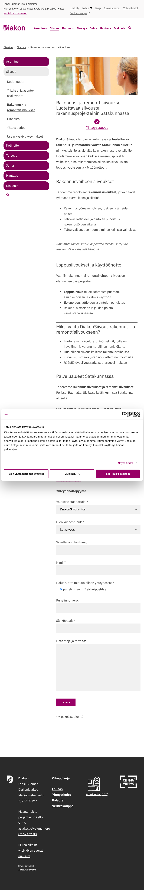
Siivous (54, 28)
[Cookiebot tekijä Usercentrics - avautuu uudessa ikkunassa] (124, 414)
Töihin (85, 8)
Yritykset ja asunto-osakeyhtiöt (20, 93)
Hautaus (105, 28)
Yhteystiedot (130, 8)
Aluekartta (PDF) (97, 794)
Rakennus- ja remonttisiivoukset (21, 107)
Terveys (82, 28)
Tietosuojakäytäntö (27, 870)
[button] (130, 28)
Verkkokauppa (78, 13)
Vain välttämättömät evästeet (26, 473)
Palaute (58, 800)
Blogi (98, 8)
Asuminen (40, 28)
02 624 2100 (27, 834)
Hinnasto (13, 119)
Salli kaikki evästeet (118, 473)
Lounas (57, 789)
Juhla (93, 28)
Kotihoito (68, 28)
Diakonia (119, 28)
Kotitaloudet (15, 82)
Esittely (74, 8)
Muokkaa (70, 473)
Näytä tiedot (125, 463)
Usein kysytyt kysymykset (25, 136)
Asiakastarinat (112, 8)
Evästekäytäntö (25, 866)
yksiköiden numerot (15, 13)
